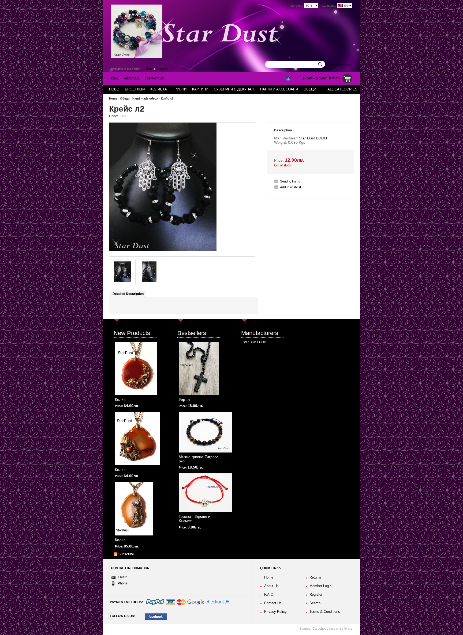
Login (148, 68)
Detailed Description (128, 294)
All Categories (342, 89)
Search (314, 603)
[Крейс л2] (122, 271)
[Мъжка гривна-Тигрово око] (205, 432)
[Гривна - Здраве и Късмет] (205, 492)
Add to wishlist (290, 187)
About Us (131, 78)
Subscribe (126, 554)
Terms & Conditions (324, 612)
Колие (120, 399)
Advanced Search (340, 64)
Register (162, 68)
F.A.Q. (269, 594)
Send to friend (290, 181)
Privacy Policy (275, 612)
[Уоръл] (199, 368)
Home (114, 78)
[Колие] (136, 368)
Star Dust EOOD (254, 342)
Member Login (320, 586)
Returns (315, 577)
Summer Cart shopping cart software (325, 628)
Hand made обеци (145, 98)
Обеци (125, 98)
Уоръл (184, 399)
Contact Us (154, 78)
